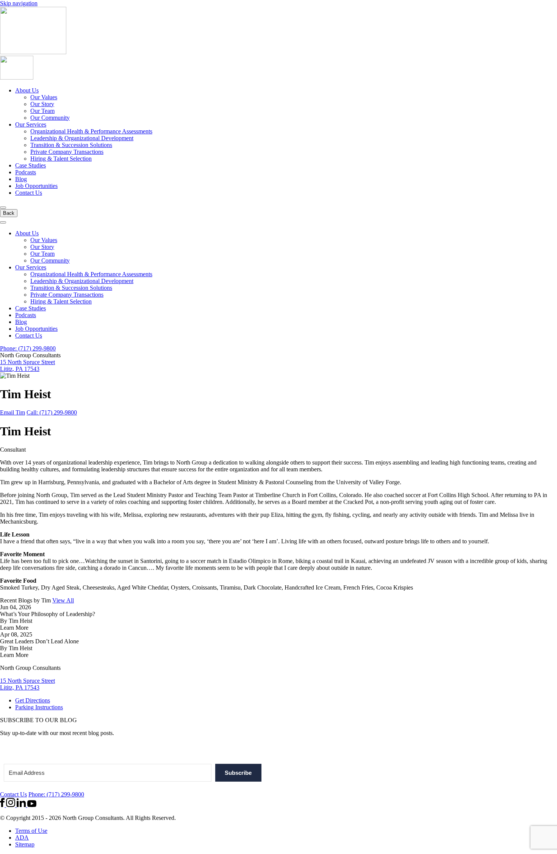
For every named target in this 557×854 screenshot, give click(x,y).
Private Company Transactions (66, 152)
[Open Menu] (3, 207)
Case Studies (30, 165)
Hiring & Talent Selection (61, 158)
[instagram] (11, 805)
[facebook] (3, 805)
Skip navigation (19, 3)
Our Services (30, 124)
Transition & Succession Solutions (71, 145)
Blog (21, 179)
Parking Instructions (39, 707)
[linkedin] (22, 805)
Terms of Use (31, 830)
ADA (22, 837)
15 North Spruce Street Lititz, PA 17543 (27, 365)
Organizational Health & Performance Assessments (91, 131)
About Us (27, 90)
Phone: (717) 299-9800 (28, 348)
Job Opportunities (36, 186)
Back (8, 213)
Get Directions (32, 700)
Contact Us (28, 192)
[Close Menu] (3, 222)
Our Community (50, 117)
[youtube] (31, 805)
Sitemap (24, 844)
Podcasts (25, 172)
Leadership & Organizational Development (81, 138)
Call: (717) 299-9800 (52, 412)
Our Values (43, 97)
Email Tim (12, 412)
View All (63, 600)
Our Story (42, 104)
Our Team (42, 111)
